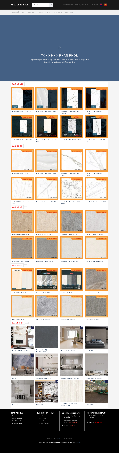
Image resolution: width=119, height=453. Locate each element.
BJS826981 (39, 404)
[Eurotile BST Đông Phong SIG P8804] (22, 188)
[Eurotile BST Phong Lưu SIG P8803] (46, 188)
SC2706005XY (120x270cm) (94, 378)
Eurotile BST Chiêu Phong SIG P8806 (70, 174)
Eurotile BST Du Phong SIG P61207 (46, 111)
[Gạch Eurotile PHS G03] (96, 279)
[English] (101, 4)
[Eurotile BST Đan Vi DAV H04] (22, 221)
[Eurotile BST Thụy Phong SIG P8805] (96, 160)
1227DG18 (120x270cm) (43, 378)
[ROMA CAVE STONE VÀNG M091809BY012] (71, 391)
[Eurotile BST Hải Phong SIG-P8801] (96, 188)
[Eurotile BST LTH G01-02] (22, 279)
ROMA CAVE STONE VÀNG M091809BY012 (69, 404)
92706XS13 (89, 350)
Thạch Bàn (59, 438)
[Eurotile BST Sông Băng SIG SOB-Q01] (96, 126)
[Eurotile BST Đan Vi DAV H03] (46, 221)
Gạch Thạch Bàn (43, 418)
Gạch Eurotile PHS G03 (92, 292)
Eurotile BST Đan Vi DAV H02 (69, 234)
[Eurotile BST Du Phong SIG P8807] (46, 160)
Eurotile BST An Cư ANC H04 (20, 261)
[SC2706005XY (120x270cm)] (96, 365)
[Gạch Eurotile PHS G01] (46, 306)
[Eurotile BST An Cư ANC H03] (46, 247)
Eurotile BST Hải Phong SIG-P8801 (96, 202)
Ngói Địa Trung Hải (44, 12)
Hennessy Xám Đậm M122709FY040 (42, 350)
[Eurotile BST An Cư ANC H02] (71, 247)
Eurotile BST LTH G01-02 (19, 292)
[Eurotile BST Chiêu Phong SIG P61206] (71, 98)
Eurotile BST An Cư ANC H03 (44, 261)
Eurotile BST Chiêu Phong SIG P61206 (70, 112)
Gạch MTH (41, 416)
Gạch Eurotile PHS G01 (43, 319)
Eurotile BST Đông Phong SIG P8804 (20, 202)
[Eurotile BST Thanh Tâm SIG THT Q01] (46, 126)
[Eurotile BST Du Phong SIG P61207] (46, 98)
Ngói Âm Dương (57, 12)
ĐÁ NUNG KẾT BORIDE (18, 12)
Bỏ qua (79, 442)
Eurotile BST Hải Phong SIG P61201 (22, 140)
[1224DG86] (22, 391)
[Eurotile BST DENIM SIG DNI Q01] (22, 98)
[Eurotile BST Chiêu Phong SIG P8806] (71, 160)
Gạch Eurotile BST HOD (43, 292)
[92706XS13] (96, 337)
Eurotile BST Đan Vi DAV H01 (94, 234)
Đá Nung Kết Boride (44, 423)
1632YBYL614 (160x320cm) (20, 350)
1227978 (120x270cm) (92, 404)
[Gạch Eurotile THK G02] (96, 306)
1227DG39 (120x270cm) (68, 350)
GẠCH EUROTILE (69, 12)
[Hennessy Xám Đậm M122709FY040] (46, 337)
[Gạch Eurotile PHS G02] (22, 306)
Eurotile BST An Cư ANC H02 (69, 261)
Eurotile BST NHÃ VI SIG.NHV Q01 (71, 140)
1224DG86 (15, 404)
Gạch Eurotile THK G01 (68, 319)
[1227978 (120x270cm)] (96, 391)
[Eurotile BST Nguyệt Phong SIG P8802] (71, 188)
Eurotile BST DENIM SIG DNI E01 (21, 173)
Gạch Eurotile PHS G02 (18, 319)
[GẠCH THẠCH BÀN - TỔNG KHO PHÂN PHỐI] (20, 4)
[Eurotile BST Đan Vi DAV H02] (71, 221)
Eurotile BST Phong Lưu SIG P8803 (46, 202)
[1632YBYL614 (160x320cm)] (22, 337)
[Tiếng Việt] (105, 4)
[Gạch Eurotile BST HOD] (46, 279)
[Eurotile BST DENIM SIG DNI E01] (22, 160)
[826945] (22, 365)
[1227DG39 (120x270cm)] (71, 337)
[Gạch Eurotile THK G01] (71, 306)
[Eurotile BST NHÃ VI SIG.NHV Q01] (71, 126)
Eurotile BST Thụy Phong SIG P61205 (94, 112)
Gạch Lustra (42, 420)
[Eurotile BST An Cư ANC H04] (22, 247)
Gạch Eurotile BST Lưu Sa (68, 292)
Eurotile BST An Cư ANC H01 (94, 261)
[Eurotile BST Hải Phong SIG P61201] (22, 126)
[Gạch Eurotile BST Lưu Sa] (71, 279)
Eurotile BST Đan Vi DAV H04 (20, 234)
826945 (14, 378)
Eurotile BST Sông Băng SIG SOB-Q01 (96, 140)
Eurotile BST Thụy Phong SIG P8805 (94, 174)
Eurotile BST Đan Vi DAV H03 (44, 234)
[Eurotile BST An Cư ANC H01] (96, 247)
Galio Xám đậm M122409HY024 (70, 378)
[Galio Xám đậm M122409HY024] (71, 365)
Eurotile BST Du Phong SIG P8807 (46, 173)
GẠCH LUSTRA (31, 12)
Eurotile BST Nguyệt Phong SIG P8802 (70, 202)
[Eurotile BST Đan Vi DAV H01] (96, 221)
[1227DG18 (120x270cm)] (46, 365)
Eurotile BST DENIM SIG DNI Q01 (21, 111)
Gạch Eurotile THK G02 (93, 319)
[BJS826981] (46, 391)
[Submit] (51, 5)
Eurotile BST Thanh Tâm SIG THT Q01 (46, 140)
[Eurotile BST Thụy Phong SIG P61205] (96, 98)
